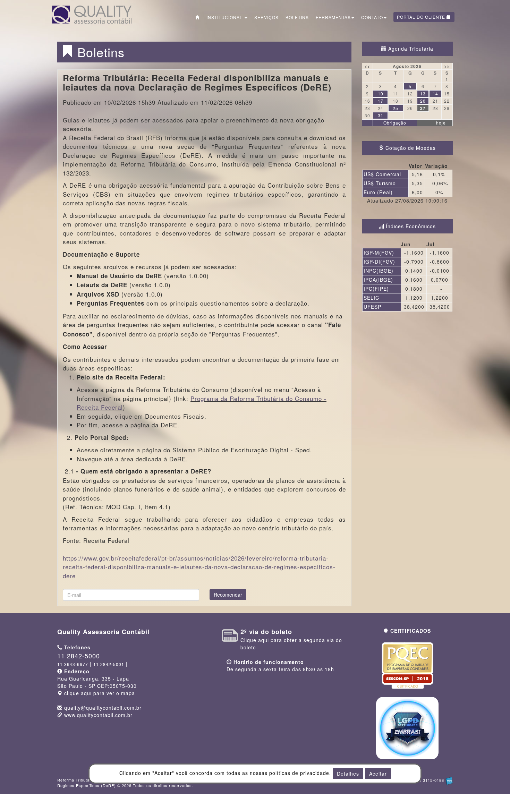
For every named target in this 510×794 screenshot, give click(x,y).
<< (367, 66)
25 (395, 108)
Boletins (297, 17)
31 (380, 115)
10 (380, 93)
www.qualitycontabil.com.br (98, 714)
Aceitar (378, 773)
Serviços (266, 17)
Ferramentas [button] (333, 17)
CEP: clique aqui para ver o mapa (97, 686)
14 (435, 93)
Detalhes (348, 773)
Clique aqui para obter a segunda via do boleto (291, 640)
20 (423, 101)
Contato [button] (372, 17)
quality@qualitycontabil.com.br (103, 707)
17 (380, 101)
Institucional (225, 17)
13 (423, 93)
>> (447, 66)
